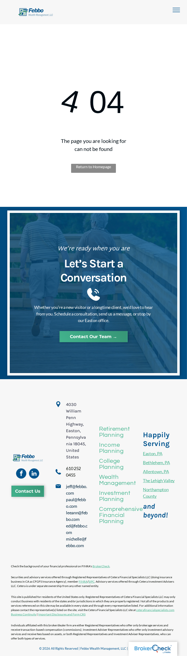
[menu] (176, 10)
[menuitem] (121, 432)
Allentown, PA (156, 471)
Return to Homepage (93, 166)
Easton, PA (152, 453)
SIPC (91, 581)
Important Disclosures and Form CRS (61, 614)
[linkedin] (34, 474)
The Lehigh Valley (159, 480)
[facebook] (21, 474)
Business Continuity (23, 614)
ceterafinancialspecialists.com (155, 610)
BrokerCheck (101, 566)
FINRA (83, 581)
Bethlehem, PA (156, 462)
